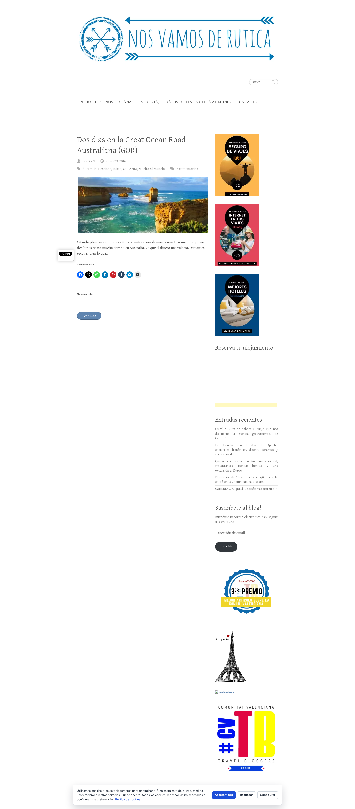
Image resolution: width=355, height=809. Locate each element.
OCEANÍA (130, 169)
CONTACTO (246, 102)
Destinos (104, 169)
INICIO (85, 102)
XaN (92, 161)
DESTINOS (104, 102)
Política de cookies (127, 799)
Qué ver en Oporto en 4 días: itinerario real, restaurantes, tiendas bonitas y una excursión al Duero (246, 466)
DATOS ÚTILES (179, 102)
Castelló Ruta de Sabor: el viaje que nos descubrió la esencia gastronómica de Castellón (246, 433)
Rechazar (246, 794)
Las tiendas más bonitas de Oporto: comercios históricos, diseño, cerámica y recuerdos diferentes (246, 450)
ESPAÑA (124, 102)
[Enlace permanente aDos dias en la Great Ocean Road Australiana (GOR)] (143, 205)
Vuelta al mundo (152, 169)
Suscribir (226, 547)
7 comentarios (187, 169)
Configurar (267, 794)
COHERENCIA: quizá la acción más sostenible (246, 489)
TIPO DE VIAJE (148, 102)
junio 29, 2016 (116, 161)
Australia (89, 169)
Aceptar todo (224, 794)
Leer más (89, 316)
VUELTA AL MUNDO (214, 102)
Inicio (117, 169)
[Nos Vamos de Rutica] (177, 36)
